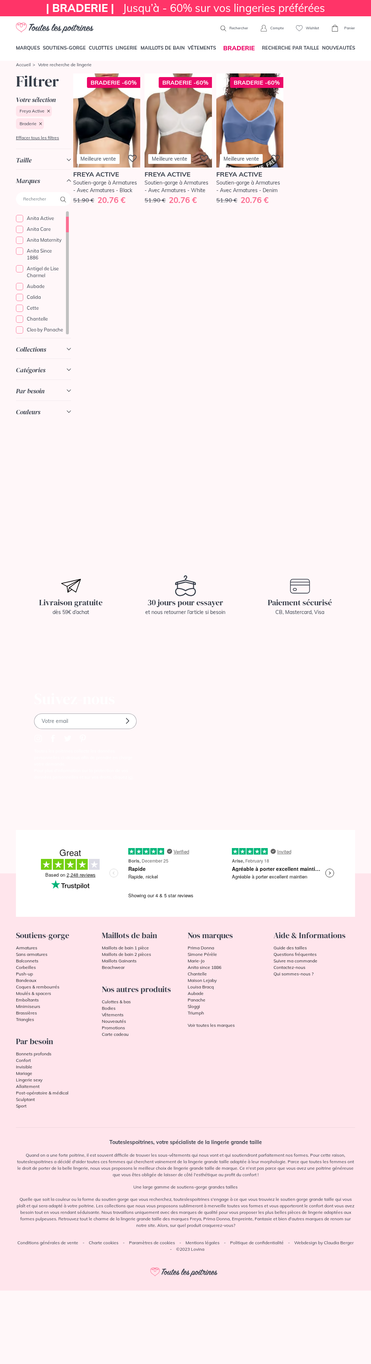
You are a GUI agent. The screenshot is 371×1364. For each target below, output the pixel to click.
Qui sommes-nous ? (293, 974)
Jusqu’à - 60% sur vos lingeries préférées (185, 8)
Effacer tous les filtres (37, 137)
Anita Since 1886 (39, 254)
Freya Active (32, 111)
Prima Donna (201, 947)
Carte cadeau (115, 1034)
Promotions (113, 1027)
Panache (196, 1000)
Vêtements (202, 48)
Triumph (196, 1013)
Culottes (101, 48)
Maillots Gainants (119, 960)
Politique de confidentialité (257, 1242)
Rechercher (238, 28)
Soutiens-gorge (64, 48)
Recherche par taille (290, 48)
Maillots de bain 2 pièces (126, 954)
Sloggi (194, 1006)
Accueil (23, 64)
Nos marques (210, 935)
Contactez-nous (289, 967)
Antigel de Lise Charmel (43, 272)
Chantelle (37, 319)
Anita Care (39, 229)
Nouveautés (338, 48)
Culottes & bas (116, 1001)
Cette (33, 308)
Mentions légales (203, 1242)
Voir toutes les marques (211, 1025)
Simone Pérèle (202, 954)
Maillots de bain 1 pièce (125, 947)
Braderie (28, 123)
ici (130, 777)
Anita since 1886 (204, 967)
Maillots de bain (163, 48)
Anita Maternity (44, 240)
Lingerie (126, 48)
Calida (34, 297)
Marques (28, 48)
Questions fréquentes (295, 954)
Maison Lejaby (202, 980)
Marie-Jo (196, 960)
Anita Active (40, 218)
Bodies (109, 1008)
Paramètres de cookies (152, 1242)
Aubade (36, 286)
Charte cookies (103, 1242)
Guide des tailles (290, 947)
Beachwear (113, 967)
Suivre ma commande (295, 960)
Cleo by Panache (45, 329)
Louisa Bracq (201, 987)
